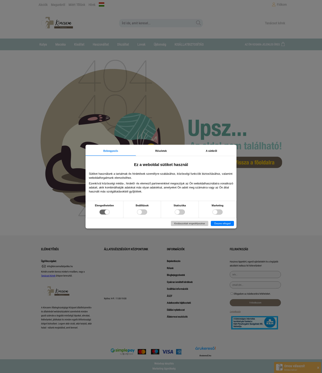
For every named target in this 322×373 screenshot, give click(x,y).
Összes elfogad (222, 223)
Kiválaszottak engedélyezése (189, 223)
